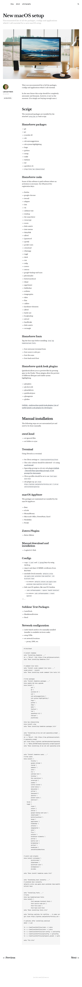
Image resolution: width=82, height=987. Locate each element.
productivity (7, 98)
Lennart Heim (8, 92)
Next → (75, 957)
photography (26, 4)
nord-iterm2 (28, 465)
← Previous (9, 957)
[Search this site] (78, 4)
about (18, 4)
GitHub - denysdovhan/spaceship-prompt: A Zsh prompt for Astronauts (41, 470)
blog (12, 4)
